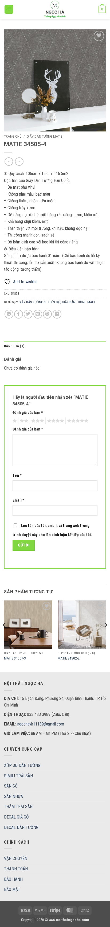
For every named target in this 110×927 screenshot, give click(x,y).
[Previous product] (19, 161)
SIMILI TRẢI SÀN (18, 775)
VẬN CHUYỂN (15, 858)
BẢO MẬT (12, 889)
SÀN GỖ (11, 786)
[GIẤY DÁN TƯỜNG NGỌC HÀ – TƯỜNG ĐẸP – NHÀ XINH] (55, 9)
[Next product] (9, 161)
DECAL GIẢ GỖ (16, 817)
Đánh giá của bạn (28, 412)
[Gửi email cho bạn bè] (37, 314)
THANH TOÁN (16, 868)
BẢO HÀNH (13, 879)
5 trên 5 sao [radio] (76, 420)
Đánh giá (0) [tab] (14, 346)
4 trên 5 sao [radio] (54, 420)
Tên (17, 475)
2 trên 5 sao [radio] (23, 420)
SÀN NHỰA (13, 796)
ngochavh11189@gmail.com (40, 724)
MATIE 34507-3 (15, 658)
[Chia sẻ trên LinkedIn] (57, 314)
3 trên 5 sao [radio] (37, 420)
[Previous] (4, 635)
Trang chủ (13, 136)
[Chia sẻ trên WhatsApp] (9, 314)
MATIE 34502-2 (69, 658)
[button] (9, 9)
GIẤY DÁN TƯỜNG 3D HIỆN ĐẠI (39, 302)
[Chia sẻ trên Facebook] (18, 314)
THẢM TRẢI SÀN (18, 806)
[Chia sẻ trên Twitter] (28, 314)
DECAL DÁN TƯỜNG (21, 827)
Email (18, 500)
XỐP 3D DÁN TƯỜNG (22, 765)
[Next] (106, 635)
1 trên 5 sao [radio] (14, 420)
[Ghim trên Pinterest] (47, 314)
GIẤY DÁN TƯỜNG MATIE (44, 136)
